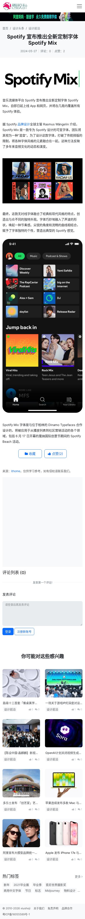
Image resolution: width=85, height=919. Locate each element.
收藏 (31, 454)
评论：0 (45, 51)
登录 (8, 631)
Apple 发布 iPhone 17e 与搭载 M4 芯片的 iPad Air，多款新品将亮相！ (63, 853)
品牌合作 (67, 908)
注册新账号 (24, 631)
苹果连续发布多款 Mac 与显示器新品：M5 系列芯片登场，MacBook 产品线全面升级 (63, 803)
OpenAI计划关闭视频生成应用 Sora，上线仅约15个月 (63, 753)
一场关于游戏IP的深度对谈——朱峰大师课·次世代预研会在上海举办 (63, 703)
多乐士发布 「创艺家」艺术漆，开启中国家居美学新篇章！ (20, 803)
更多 (78, 876)
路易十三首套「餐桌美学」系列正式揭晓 (20, 703)
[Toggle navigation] (79, 6)
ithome (15, 471)
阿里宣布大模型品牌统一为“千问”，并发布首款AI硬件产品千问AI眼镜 (20, 853)
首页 (5, 28)
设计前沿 (34, 28)
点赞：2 (59, 51)
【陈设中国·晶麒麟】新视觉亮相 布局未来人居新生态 (20, 753)
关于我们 (39, 908)
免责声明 (53, 908)
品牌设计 (24, 124)
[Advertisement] (42, 521)
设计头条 (18, 28)
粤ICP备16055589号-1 (16, 914)
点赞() (57, 454)
